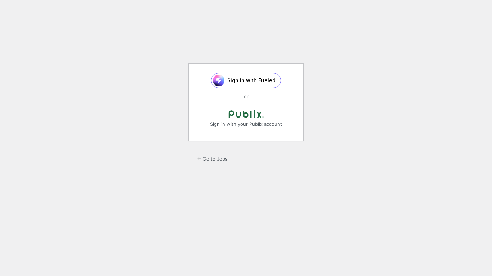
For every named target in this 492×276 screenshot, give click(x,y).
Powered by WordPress (246, 39)
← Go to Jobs (212, 159)
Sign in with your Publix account (246, 124)
